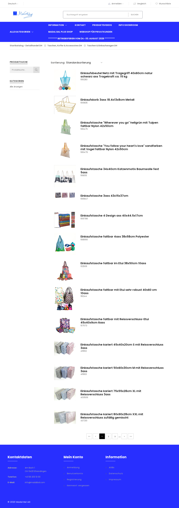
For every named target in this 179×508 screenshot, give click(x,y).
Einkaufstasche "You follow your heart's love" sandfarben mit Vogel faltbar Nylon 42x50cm (121, 147)
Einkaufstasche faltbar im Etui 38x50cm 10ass (113, 263)
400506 (84, 397)
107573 (84, 325)
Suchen (134, 14)
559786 (84, 218)
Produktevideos (102, 25)
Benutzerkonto (75, 473)
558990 (84, 239)
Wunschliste (165, 3)
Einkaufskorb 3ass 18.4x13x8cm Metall (107, 100)
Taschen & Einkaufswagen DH (102, 45)
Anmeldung (73, 467)
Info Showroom (128, 25)
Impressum (115, 479)
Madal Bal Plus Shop (60, 31)
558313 (84, 175)
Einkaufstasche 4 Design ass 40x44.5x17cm (112, 216)
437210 (84, 420)
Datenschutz (116, 473)
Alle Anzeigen (16, 87)
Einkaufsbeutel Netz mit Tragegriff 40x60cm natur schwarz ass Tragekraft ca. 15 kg (117, 74)
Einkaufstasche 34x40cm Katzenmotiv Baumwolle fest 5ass (120, 170)
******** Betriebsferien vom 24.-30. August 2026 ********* (81, 38)
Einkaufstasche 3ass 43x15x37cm (104, 196)
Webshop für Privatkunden (95, 31)
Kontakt (80, 25)
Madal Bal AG (23, 502)
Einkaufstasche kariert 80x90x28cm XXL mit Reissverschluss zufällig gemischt (112, 416)
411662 (84, 351)
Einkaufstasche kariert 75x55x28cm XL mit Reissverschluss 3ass (111, 392)
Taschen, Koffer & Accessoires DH (64, 45)
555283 (84, 79)
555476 (84, 152)
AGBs (111, 467)
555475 (84, 129)
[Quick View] (65, 84)
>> (131, 436)
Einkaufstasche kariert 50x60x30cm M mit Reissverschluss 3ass (122, 369)
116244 (84, 296)
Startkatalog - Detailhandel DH (26, 45)
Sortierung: (58, 62)
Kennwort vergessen (78, 485)
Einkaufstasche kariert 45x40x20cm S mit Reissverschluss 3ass (122, 346)
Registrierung (74, 479)
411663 (84, 374)
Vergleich (141, 3)
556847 (84, 198)
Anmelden (117, 3)
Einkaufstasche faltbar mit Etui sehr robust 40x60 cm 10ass (119, 291)
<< (89, 436)
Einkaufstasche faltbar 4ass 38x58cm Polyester (115, 236)
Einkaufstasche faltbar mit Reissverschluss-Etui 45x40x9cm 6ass (115, 320)
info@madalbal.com (35, 482)
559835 (84, 102)
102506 (84, 266)
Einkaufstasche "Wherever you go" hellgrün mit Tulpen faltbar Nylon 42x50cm (119, 124)
